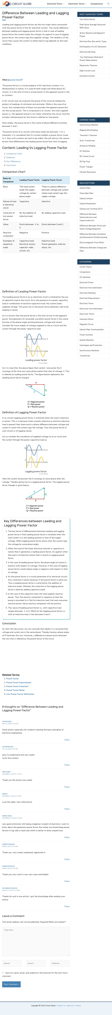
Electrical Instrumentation (91, 287)
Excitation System (87, 76)
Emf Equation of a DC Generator (93, 46)
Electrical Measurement (90, 298)
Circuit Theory (86, 267)
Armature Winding (87, 146)
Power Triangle (86, 167)
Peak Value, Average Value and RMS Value (92, 26)
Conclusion (11, 165)
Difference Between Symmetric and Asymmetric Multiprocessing (93, 236)
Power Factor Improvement (18, 682)
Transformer (85, 356)
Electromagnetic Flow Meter (92, 242)
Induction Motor (87, 319)
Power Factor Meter (15, 690)
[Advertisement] (36, 62)
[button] (108, 4)
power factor (16, 79)
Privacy (78, 1005)
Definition (10, 157)
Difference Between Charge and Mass (93, 249)
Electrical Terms (54, 4)
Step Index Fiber (86, 193)
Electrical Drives (86, 282)
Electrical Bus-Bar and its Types (93, 41)
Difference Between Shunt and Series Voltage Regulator (93, 227)
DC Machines (85, 277)
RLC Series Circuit (87, 156)
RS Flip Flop (85, 161)
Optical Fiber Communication (92, 329)
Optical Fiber (85, 188)
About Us (70, 1005)
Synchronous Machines (89, 350)
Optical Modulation (88, 203)
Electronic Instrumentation (91, 308)
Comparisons (97, 4)
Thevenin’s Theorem (88, 135)
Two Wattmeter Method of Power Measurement (91, 59)
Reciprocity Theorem (88, 65)
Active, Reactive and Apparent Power (92, 34)
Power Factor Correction (17, 686)
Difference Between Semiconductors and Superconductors (88, 217)
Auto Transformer (87, 140)
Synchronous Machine (89, 125)
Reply (67, 739)
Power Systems (86, 335)
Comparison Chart (14, 153)
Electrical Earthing (87, 52)
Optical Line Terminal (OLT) (91, 209)
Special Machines (87, 340)
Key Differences (13, 161)
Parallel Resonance (88, 172)
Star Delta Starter (87, 19)
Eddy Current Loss (87, 70)
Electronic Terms (76, 4)
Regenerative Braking (89, 130)
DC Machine (85, 151)
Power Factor (12, 678)
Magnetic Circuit (86, 324)
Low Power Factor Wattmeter (20, 694)
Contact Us (61, 1005)
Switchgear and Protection (91, 345)
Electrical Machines (88, 293)
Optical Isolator (86, 198)
